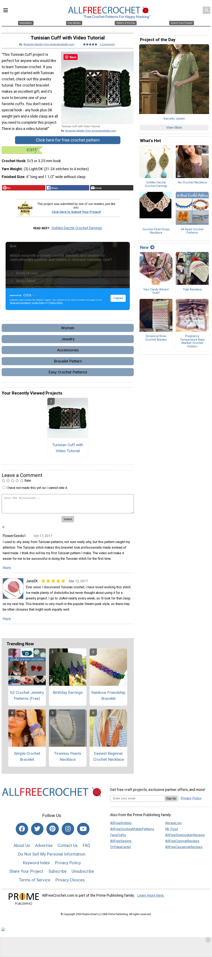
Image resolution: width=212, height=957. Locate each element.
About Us (21, 845)
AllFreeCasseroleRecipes (183, 847)
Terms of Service (34, 879)
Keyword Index (36, 862)
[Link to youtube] (83, 829)
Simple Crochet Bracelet (27, 756)
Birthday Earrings (68, 692)
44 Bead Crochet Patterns (192, 231)
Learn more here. (150, 895)
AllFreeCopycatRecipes (182, 841)
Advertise (44, 845)
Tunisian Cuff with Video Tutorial (67, 447)
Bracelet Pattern (68, 361)
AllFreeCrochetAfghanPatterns (132, 829)
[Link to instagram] (68, 829)
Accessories (68, 350)
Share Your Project (26, 871)
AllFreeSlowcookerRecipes (185, 835)
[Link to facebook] (22, 829)
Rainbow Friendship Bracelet (108, 695)
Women (67, 328)
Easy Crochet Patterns (67, 372)
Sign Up (171, 798)
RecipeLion (173, 823)
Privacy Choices (70, 879)
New (144, 247)
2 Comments (107, 44)
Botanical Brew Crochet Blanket (156, 338)
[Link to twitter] (37, 829)
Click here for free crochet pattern (68, 140)
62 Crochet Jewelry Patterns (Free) (27, 695)
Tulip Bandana (192, 289)
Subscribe (57, 871)
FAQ (86, 845)
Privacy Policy (68, 862)
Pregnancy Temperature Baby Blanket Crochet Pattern (192, 341)
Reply (7, 568)
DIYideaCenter (120, 847)
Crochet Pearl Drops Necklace (156, 231)
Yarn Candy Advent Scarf (156, 291)
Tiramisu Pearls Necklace (67, 756)
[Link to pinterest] (52, 829)
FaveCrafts (118, 835)
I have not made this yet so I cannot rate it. (37, 488)
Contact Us (68, 845)
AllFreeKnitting (120, 823)
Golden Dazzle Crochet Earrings (77, 228)
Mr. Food (171, 829)
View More (174, 128)
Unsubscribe (83, 871)
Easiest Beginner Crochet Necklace (108, 756)
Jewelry (68, 339)
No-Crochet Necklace (192, 182)
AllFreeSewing (120, 841)
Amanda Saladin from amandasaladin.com (48, 44)
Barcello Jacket (174, 118)
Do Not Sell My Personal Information (51, 854)
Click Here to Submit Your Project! (76, 212)
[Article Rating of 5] (90, 44)
